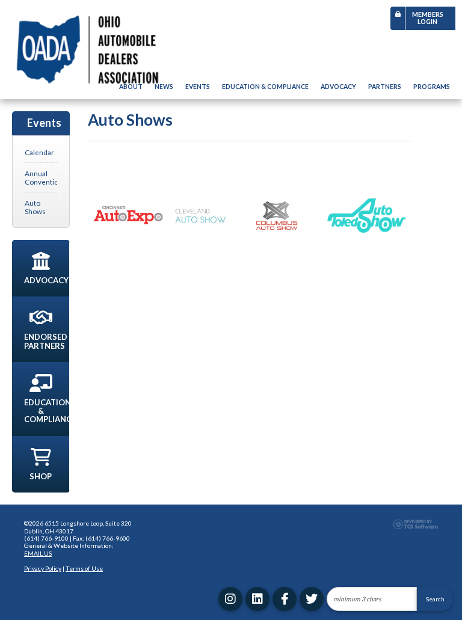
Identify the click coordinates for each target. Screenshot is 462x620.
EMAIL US (38, 553)
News (164, 86)
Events (197, 86)
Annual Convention (41, 177)
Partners (384, 86)
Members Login (427, 18)
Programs (431, 86)
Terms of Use (84, 568)
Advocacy (338, 86)
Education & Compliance (265, 86)
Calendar (39, 152)
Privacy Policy (42, 568)
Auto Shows (35, 206)
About (131, 86)
